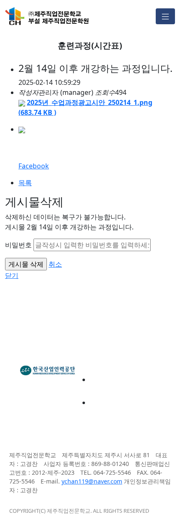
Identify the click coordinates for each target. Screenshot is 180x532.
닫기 (11, 275)
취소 (55, 264)
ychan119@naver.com (92, 481)
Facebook (33, 166)
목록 (25, 182)
